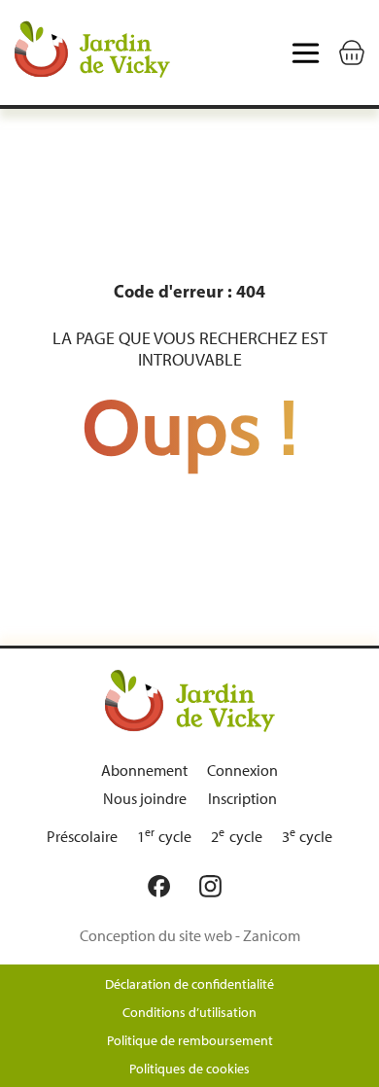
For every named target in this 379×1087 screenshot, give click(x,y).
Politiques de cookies (189, 1069)
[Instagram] (215, 886)
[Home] (92, 52)
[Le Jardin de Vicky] (190, 700)
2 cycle (236, 836)
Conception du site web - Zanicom (190, 936)
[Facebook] (164, 886)
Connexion (242, 770)
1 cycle (164, 836)
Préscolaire (82, 836)
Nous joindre (145, 798)
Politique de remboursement (190, 1041)
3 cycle (307, 836)
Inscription (242, 798)
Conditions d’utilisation (189, 1012)
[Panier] (351, 52)
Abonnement (144, 770)
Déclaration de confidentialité (189, 984)
